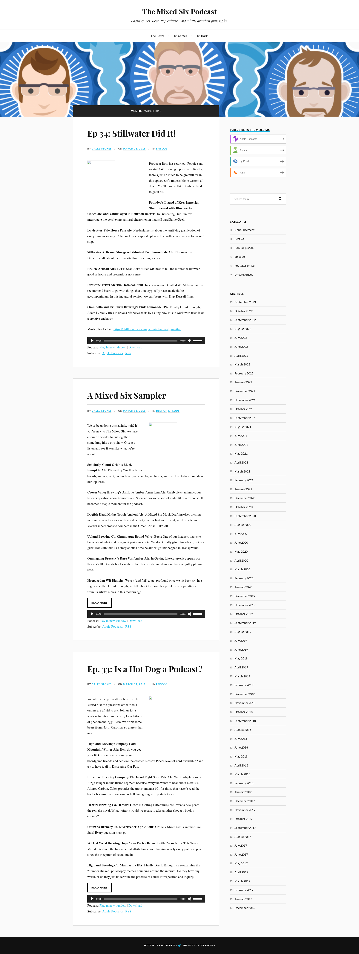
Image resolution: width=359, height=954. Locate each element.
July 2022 (240, 337)
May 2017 (241, 863)
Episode (161, 148)
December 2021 (244, 391)
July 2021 (240, 435)
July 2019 (240, 640)
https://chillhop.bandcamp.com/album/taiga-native (147, 329)
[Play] (92, 340)
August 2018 (242, 729)
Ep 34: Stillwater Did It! (131, 133)
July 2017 (240, 845)
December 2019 (244, 596)
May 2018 (241, 756)
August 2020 (242, 524)
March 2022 (242, 364)
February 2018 (243, 783)
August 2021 (242, 427)
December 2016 (244, 907)
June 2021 (241, 444)
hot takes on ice (244, 265)
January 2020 (243, 587)
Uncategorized (243, 274)
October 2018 (243, 712)
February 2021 (243, 480)
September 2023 (245, 302)
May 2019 (241, 658)
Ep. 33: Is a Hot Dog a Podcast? (144, 668)
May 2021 (241, 453)
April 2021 (241, 462)
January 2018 (243, 792)
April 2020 (241, 560)
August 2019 (242, 631)
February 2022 (243, 373)
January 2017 (243, 899)
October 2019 (243, 613)
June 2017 (241, 854)
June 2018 (241, 747)
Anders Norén (205, 945)
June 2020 (241, 542)
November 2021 (244, 400)
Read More (99, 602)
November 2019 (244, 605)
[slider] (198, 340)
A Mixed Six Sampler (126, 395)
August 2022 (242, 328)
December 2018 (244, 694)
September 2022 (245, 319)
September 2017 (245, 827)
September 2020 (245, 516)
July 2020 (240, 533)
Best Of (161, 410)
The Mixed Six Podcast (179, 11)
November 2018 (244, 703)
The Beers (157, 36)
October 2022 (243, 311)
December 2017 (244, 801)
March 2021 (242, 471)
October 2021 (243, 409)
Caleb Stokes (101, 148)
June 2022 (241, 346)
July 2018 (240, 738)
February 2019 (243, 685)
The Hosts (201, 36)
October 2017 (243, 818)
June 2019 (241, 649)
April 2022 (241, 355)
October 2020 (243, 507)
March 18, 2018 (134, 148)
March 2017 (242, 881)
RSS (128, 353)
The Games (179, 36)
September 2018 (245, 721)
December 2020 (244, 498)
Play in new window (112, 347)
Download (135, 347)
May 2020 (241, 551)
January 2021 (243, 489)
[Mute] (189, 340)
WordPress (169, 945)
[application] (146, 340)
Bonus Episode (244, 247)
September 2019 (245, 622)
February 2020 (243, 578)
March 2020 (242, 569)
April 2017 (241, 872)
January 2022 (243, 382)
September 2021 (245, 418)
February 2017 (243, 890)
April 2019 (241, 667)
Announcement (244, 229)
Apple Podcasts (112, 353)
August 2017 (242, 836)
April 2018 (241, 765)
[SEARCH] (280, 199)
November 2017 (244, 810)
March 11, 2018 (134, 410)
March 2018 (242, 774)
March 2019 (242, 676)
